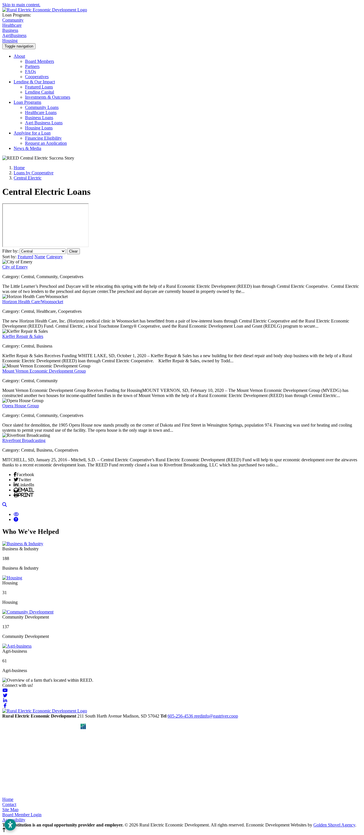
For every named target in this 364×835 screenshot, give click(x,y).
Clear (73, 251)
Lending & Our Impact (34, 81)
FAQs (30, 71)
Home (7, 799)
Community (13, 20)
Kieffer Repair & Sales (22, 336)
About (19, 56)
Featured (25, 256)
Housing (10, 40)
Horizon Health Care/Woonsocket (32, 301)
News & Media (27, 148)
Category (54, 256)
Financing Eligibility (43, 138)
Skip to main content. (21, 4)
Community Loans (42, 107)
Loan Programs (27, 102)
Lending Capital (39, 92)
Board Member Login (22, 814)
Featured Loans (39, 86)
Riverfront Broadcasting (24, 440)
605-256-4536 (180, 716)
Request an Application (46, 143)
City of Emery (15, 266)
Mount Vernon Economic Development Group (44, 371)
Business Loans (39, 117)
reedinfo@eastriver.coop (216, 716)
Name (39, 256)
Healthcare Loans (41, 112)
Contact (9, 804)
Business (10, 30)
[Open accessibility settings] (10, 824)
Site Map (10, 809)
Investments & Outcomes (47, 97)
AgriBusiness (14, 35)
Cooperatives (37, 76)
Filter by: (11, 251)
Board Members (39, 61)
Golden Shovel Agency (334, 824)
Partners (32, 66)
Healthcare (12, 25)
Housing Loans (39, 127)
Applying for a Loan (32, 133)
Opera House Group (20, 405)
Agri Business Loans (44, 122)
